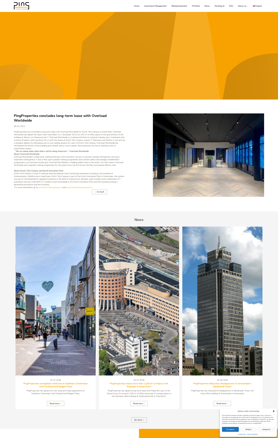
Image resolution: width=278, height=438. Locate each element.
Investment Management (155, 6)
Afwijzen (248, 429)
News (207, 6)
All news (138, 420)
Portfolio (196, 6)
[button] (274, 411)
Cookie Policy (242, 434)
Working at (219, 6)
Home (136, 6)
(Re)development (179, 6)
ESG (231, 6)
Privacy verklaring (252, 434)
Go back (100, 192)
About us (242, 6)
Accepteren (230, 429)
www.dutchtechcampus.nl (50, 187)
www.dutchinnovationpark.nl (79, 187)
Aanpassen (266, 429)
